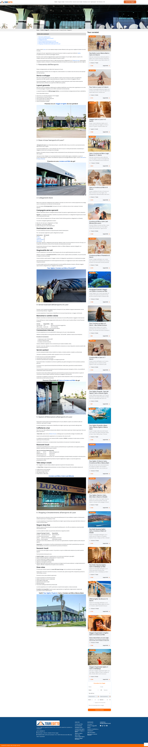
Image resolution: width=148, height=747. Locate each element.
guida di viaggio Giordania (79, 739)
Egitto (79, 53)
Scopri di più (105, 65)
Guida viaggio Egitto (80, 736)
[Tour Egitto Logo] (6, 1)
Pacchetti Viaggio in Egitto (79, 731)
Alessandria (39, 241)
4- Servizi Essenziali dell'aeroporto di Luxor (47, 41)
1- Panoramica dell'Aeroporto (44, 37)
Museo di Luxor (52, 433)
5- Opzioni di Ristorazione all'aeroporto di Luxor (48, 42)
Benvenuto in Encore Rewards (92, 735)
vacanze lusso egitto (79, 729)
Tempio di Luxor (76, 60)
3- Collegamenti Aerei (42, 39)
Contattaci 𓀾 (90, 730)
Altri (104, 1)
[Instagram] (104, 725)
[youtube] (100, 725)
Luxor (44, 49)
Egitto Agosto (93, 1)
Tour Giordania (100, 1)
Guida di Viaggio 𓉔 (91, 725)
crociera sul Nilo (64, 161)
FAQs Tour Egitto (91, 732)
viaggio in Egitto (61, 104)
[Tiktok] (102, 725)
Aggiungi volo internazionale (100, 702)
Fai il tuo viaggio (130, 1)
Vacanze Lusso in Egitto (77, 1)
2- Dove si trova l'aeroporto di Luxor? (46, 38)
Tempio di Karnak (41, 158)
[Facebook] (106, 725)
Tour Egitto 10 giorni (50, 593)
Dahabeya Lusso (86, 1)
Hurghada (39, 238)
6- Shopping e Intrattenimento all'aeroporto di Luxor (49, 43)
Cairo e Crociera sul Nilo (67, 380)
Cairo (38, 236)
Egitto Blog (77, 735)
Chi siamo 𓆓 (90, 724)
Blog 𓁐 (88, 727)
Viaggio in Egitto (61, 1)
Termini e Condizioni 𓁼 (92, 729)
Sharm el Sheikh (40, 239)
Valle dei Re (82, 157)
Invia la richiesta (99, 710)
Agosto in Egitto (78, 733)
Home (56, 1)
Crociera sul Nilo (68, 1)
